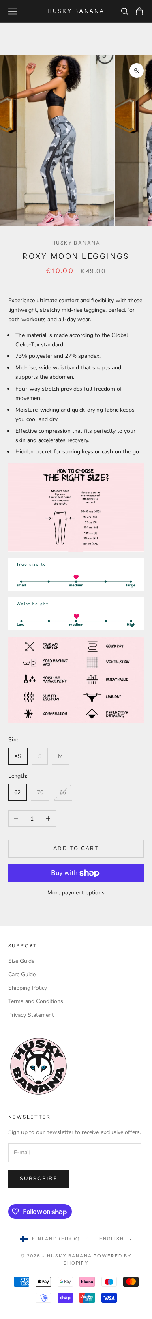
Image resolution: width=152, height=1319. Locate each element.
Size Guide (21, 961)
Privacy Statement (31, 1015)
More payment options (76, 892)
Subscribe (39, 1178)
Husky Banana (76, 243)
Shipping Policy (27, 988)
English (111, 1239)
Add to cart (76, 848)
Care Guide (22, 974)
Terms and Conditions (35, 1001)
